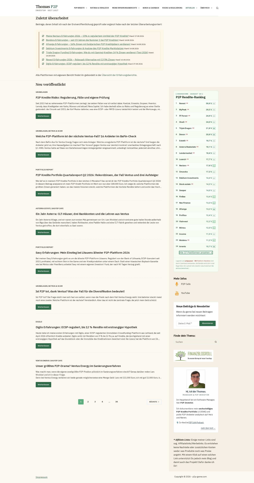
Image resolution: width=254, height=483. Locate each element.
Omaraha (183, 172)
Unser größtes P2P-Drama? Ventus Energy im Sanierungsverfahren (78, 366)
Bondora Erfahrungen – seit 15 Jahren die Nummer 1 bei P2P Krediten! (82, 40)
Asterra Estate (43, 208)
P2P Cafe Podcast (196, 422)
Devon (182, 134)
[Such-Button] (215, 341)
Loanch (182, 159)
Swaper (182, 190)
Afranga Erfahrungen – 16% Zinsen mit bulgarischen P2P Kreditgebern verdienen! (88, 44)
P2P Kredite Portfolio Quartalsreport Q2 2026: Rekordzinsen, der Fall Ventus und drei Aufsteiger (97, 175)
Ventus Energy (42, 361)
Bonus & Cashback (151, 8)
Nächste (153, 402)
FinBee (182, 197)
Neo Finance (184, 203)
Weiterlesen (44, 117)
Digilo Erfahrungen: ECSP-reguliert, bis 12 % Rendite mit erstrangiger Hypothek (86, 63)
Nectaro (182, 165)
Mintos (182, 228)
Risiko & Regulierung (172, 8)
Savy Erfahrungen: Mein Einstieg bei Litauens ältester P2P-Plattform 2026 (83, 252)
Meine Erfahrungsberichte (124, 8)
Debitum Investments (189, 178)
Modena (183, 240)
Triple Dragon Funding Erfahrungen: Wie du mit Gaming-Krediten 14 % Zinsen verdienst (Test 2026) (97, 52)
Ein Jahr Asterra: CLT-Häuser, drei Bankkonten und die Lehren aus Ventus (82, 214)
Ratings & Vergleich (99, 8)
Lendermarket (185, 153)
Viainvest (183, 221)
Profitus (183, 215)
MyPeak (182, 109)
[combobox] (193, 342)
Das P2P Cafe (58, 208)
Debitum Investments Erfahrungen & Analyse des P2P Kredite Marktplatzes (85, 48)
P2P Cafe (185, 284)
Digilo (39, 322)
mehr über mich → (208, 428)
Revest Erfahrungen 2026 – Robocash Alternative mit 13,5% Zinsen (80, 59)
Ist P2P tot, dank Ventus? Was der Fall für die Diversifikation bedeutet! (80, 291)
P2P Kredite (79, 8)
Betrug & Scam (55, 131)
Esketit (182, 140)
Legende (179, 261)
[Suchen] (217, 8)
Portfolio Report (44, 170)
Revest (182, 103)
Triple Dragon (185, 128)
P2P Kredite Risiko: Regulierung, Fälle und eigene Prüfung (73, 97)
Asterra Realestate (187, 147)
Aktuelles (190, 8)
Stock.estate (184, 184)
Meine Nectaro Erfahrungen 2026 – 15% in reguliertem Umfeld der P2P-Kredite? (87, 36)
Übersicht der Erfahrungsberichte (119, 75)
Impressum (41, 477)
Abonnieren (207, 323)
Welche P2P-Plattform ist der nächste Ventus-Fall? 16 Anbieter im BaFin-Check (86, 136)
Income (182, 234)
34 (116, 401)
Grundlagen (41, 92)
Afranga (183, 209)
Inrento (182, 246)
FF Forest (183, 116)
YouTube (185, 293)
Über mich (205, 8)
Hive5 (181, 122)
